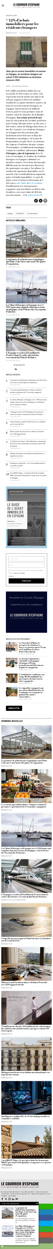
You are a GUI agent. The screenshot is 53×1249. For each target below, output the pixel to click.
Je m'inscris (26, 658)
